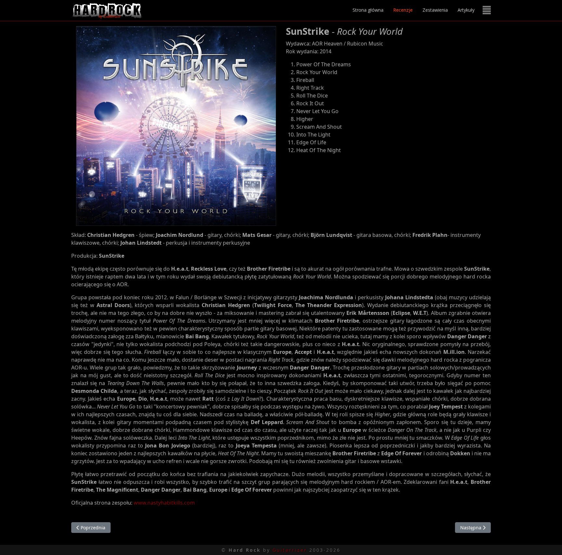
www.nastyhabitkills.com (164, 502)
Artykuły (466, 10)
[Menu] (487, 10)
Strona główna (368, 10)
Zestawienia (435, 10)
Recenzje (403, 10)
